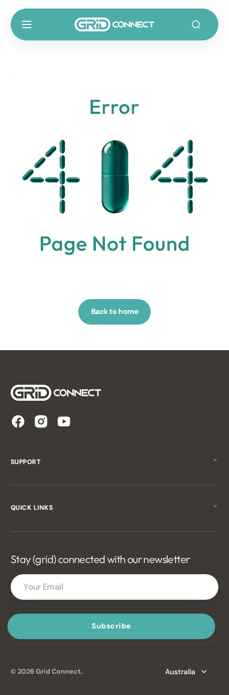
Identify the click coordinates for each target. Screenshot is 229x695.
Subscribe (111, 626)
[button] (26, 24)
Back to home (114, 311)
